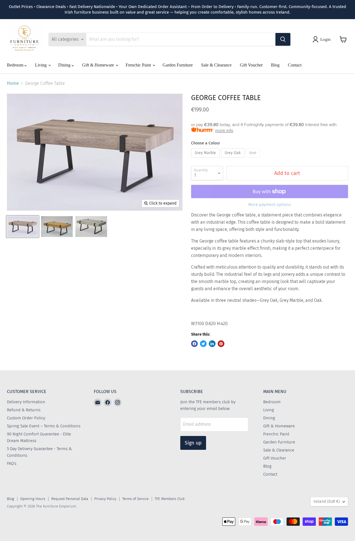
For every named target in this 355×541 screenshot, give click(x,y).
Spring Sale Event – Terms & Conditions (43, 425)
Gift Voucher (251, 65)
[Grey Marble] (206, 159)
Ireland (326, 501)
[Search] (282, 39)
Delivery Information (26, 401)
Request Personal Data (69, 499)
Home (13, 83)
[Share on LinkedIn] (212, 343)
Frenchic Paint (139, 65)
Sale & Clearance (216, 65)
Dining (65, 65)
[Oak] (253, 159)
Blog (275, 65)
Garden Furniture (178, 65)
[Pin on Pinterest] (221, 343)
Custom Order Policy (26, 417)
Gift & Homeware (98, 65)
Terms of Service (135, 499)
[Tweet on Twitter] (203, 343)
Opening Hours (32, 499)
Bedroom (15, 65)
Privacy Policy (105, 499)
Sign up (193, 443)
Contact (294, 65)
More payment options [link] (269, 204)
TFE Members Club (170, 499)
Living (41, 65)
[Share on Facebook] (194, 343)
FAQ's (11, 463)
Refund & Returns (23, 409)
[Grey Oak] (233, 159)
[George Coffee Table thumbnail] (22, 227)
